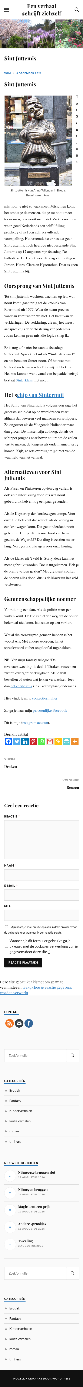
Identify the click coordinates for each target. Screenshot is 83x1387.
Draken (10, 766)
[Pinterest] (33, 741)
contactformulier (44, 698)
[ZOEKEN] (72, 1055)
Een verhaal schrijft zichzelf (41, 9)
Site (7, 905)
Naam (10, 865)
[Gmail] (50, 741)
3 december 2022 (29, 73)
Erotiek (14, 1090)
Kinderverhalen (20, 1111)
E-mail (11, 885)
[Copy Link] (58, 741)
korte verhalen (20, 1121)
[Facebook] (8, 741)
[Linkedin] (25, 741)
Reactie (12, 816)
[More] (75, 741)
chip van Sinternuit (40, 394)
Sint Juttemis (20, 58)
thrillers (15, 1141)
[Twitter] (16, 741)
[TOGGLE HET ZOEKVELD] (76, 10)
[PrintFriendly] (66, 741)
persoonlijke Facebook (50, 710)
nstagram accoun (35, 722)
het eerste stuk (21, 685)
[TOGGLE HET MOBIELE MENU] (6, 10)
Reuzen (73, 787)
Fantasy (15, 1101)
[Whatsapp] (41, 741)
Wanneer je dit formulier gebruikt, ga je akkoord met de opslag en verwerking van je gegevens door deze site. (44, 946)
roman (14, 1131)
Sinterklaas (25, 380)
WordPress (61, 1378)
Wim (7, 73)
